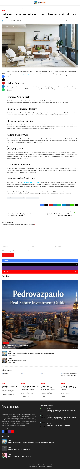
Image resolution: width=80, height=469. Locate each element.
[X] (6, 431)
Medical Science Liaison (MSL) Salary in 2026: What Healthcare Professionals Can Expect (31, 353)
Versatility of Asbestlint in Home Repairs (10, 387)
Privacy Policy (42, 466)
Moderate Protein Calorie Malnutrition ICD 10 (20, 449)
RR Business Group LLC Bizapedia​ (17, 360)
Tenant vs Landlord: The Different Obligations (58, 425)
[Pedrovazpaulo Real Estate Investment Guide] (40, 314)
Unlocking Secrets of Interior (32, 198)
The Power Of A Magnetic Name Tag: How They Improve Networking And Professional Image (61, 418)
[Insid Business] (40, 2)
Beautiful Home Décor (12, 198)
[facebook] (3, 431)
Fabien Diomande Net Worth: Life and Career (19, 456)
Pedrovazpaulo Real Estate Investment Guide (16, 345)
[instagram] (9, 431)
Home (3, 8)
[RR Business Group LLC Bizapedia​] (4, 360)
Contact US (49, 466)
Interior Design (22, 198)
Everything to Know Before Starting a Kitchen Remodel (69, 387)
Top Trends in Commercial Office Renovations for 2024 (48, 387)
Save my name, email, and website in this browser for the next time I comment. (23, 251)
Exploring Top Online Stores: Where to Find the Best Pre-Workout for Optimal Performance (61, 411)
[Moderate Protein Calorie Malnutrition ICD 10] (4, 448)
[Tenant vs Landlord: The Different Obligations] (42, 424)
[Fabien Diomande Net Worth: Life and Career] (4, 455)
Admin (5, 20)
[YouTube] (12, 431)
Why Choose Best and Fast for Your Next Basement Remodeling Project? (30, 387)
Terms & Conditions (32, 466)
